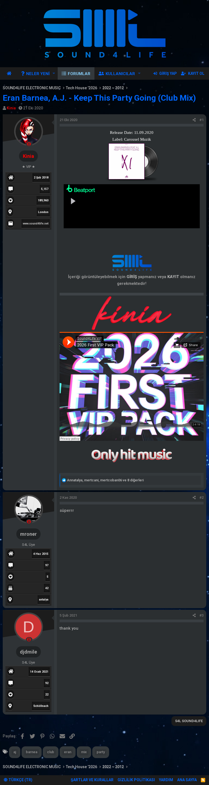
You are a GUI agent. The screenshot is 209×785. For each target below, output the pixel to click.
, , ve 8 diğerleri (105, 480)
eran (67, 752)
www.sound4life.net (35, 223)
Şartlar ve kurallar (92, 780)
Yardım (166, 780)
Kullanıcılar (120, 73)
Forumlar (79, 73)
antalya (43, 599)
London (43, 212)
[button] (54, 73)
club (50, 752)
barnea (31, 752)
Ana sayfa (10, 73)
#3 (201, 615)
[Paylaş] (194, 120)
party (101, 752)
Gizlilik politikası (136, 780)
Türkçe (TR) (20, 780)
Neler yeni (38, 73)
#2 (201, 497)
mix (84, 752)
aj (14, 752)
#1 (201, 120)
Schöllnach (40, 706)
